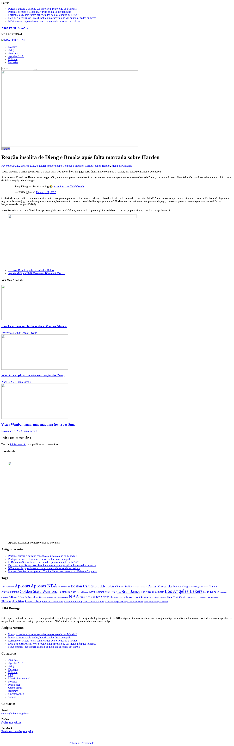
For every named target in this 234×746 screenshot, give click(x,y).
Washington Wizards (160, 602)
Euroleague (195, 587)
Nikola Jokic (192, 598)
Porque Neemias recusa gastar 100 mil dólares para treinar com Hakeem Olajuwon (52, 571)
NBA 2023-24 (105, 597)
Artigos (12, 50)
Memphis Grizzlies (122, 165)
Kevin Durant (96, 591)
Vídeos (12, 697)
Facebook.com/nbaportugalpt (17, 731)
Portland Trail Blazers (52, 601)
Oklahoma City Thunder (208, 598)
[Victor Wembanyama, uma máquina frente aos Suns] (34, 417)
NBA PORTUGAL (14, 28)
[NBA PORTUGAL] (13, 40)
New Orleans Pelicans (158, 598)
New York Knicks (177, 597)
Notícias (12, 46)
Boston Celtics (82, 586)
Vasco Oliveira (29, 332)
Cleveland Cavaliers (139, 587)
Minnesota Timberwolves (57, 598)
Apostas (22, 585)
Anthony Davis (7, 587)
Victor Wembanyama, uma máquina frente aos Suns (38, 424)
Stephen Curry (121, 601)
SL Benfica (109, 602)
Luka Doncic (211, 591)
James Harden (102, 165)
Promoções (14, 684)
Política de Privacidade (81, 743)
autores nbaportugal (49, 165)
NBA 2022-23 (87, 597)
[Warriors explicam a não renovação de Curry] (34, 368)
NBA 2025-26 (119, 598)
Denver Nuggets (182, 586)
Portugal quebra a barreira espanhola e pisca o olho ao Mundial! (42, 8)
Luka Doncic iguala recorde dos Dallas (31, 270)
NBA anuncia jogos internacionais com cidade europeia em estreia (44, 21)
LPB (10, 675)
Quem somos (15, 687)
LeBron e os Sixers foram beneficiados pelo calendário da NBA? (43, 14)
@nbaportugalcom (11, 722)
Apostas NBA (16, 56)
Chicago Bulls (123, 586)
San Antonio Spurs (94, 601)
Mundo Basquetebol (19, 678)
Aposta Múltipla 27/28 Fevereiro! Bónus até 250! (36, 273)
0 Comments (67, 165)
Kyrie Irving (110, 592)
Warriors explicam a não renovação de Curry (33, 375)
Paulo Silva (23, 381)
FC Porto (204, 587)
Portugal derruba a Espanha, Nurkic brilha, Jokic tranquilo (39, 11)
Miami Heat (16, 597)
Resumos (13, 690)
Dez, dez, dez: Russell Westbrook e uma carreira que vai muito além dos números (52, 17)
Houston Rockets (84, 165)
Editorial (12, 59)
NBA (74, 596)
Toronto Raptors (135, 601)
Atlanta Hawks (64, 587)
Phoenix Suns (33, 601)
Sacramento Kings (74, 601)
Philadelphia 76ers (12, 601)
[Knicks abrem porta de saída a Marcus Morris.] (34, 319)
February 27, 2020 (46, 192)
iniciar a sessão (18, 444)
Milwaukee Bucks (36, 597)
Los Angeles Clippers (152, 591)
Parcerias (13, 62)
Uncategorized (16, 693)
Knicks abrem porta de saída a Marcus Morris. (34, 326)
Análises (12, 53)
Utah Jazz (148, 602)
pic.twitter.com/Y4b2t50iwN (68, 186)
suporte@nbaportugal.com (15, 713)
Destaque (13, 669)
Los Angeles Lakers (183, 591)
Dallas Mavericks (160, 586)
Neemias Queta (137, 597)
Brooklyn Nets (104, 586)
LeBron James (128, 591)
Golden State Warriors (38, 591)
